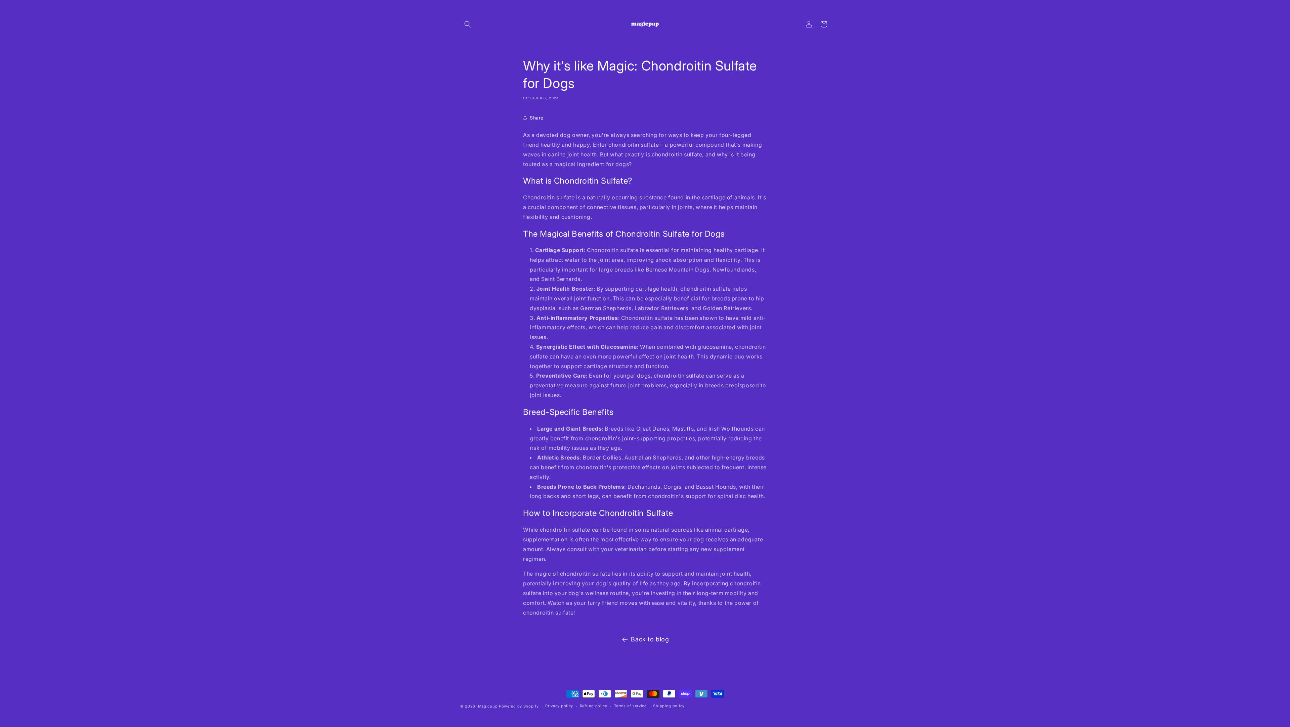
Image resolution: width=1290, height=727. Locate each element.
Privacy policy (559, 706)
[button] (467, 24)
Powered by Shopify (519, 706)
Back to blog (650, 639)
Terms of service (630, 706)
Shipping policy (669, 706)
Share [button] (537, 117)
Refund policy (593, 706)
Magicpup (488, 706)
